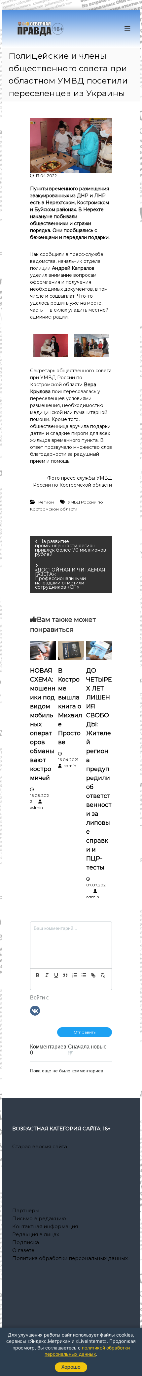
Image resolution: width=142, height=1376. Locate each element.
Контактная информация (45, 1226)
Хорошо (71, 1367)
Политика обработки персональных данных (70, 1258)
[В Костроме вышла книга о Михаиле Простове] (71, 650)
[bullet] (84, 975)
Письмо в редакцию (39, 1218)
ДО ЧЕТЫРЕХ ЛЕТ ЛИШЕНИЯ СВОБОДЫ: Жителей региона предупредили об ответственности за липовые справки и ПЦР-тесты (99, 769)
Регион (46, 502)
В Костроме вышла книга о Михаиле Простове (70, 706)
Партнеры (25, 1210)
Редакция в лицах (35, 1234)
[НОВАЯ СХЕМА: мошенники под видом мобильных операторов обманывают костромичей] (42, 650)
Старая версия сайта (39, 1146)
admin (36, 807)
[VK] (35, 1010)
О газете (23, 1250)
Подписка (25, 1242)
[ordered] (74, 975)
